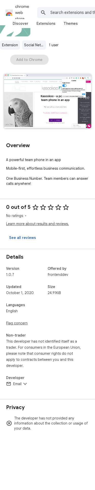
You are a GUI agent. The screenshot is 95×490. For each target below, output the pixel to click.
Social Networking (35, 45)
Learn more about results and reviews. (37, 223)
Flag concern (17, 323)
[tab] (20, 23)
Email (17, 384)
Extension (10, 45)
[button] (47, 101)
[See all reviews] (22, 238)
